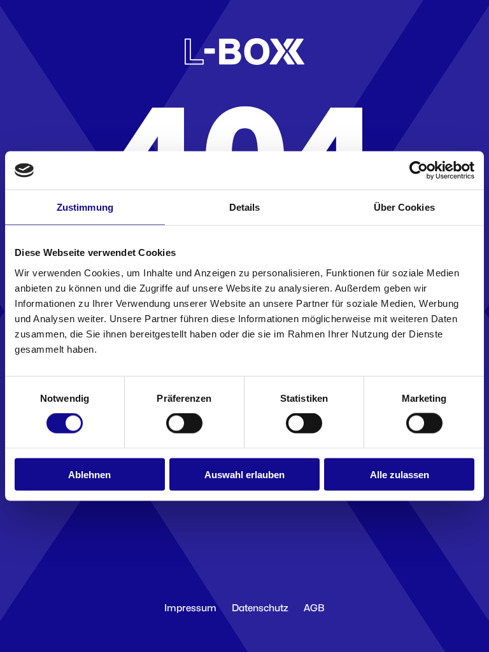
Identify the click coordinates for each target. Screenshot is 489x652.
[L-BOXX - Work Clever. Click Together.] (244, 61)
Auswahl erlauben (244, 474)
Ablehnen (89, 474)
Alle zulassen (399, 474)
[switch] (184, 423)
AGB (314, 608)
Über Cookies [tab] (404, 207)
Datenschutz (260, 608)
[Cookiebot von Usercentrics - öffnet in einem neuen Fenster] (418, 170)
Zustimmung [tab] (85, 207)
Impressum (190, 608)
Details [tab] (244, 207)
